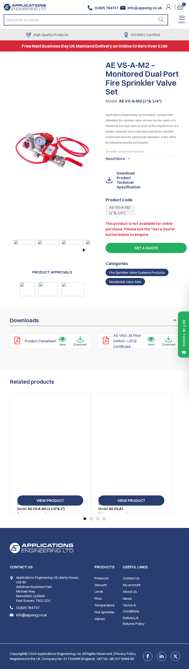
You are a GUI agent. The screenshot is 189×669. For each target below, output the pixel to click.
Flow (98, 598)
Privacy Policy (125, 653)
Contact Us (131, 578)
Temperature (104, 605)
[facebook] (147, 656)
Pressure (101, 578)
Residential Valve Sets (125, 282)
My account (131, 585)
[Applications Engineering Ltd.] (27, 7)
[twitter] (175, 656)
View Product (50, 500)
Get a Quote (146, 248)
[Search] (161, 20)
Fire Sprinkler (104, 612)
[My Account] (171, 7)
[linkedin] (161, 656)
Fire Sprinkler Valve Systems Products (137, 273)
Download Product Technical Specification (128, 180)
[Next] (83, 250)
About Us (130, 591)
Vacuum (100, 585)
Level (98, 591)
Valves (99, 619)
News (127, 598)
